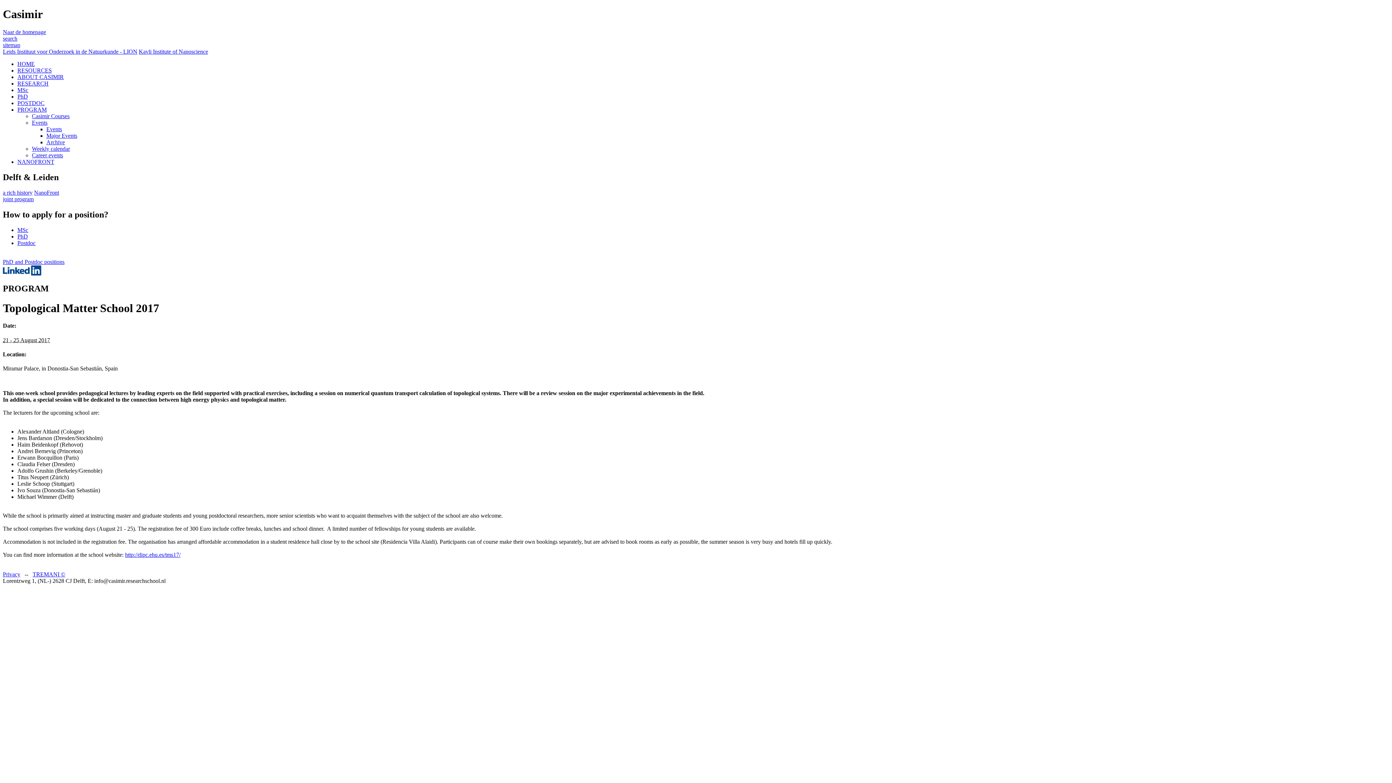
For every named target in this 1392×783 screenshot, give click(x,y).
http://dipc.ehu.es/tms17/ (153, 555)
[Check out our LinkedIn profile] (22, 273)
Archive (55, 142)
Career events (47, 155)
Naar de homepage (24, 32)
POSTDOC (31, 103)
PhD (22, 97)
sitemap (11, 45)
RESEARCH (33, 83)
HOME (26, 64)
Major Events (61, 136)
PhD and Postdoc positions (34, 262)
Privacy (11, 574)
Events (39, 123)
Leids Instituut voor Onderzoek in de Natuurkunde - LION (70, 52)
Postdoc (26, 243)
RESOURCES (34, 70)
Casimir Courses (51, 116)
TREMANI (49, 574)
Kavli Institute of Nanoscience (173, 52)
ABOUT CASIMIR (40, 77)
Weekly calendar (51, 149)
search (10, 39)
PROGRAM (32, 110)
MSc (22, 90)
